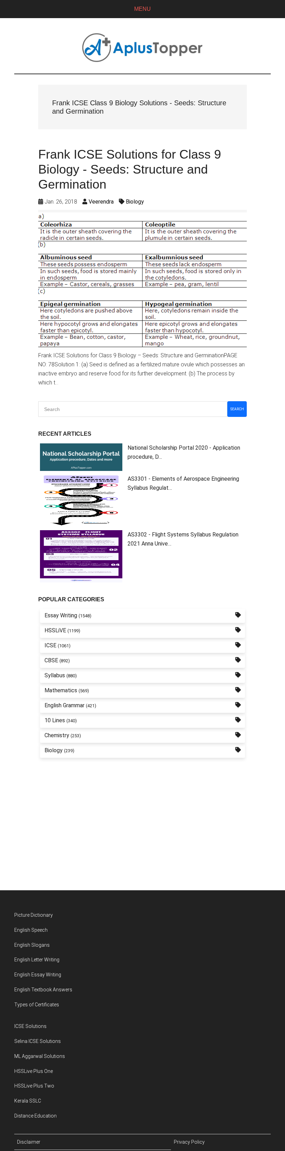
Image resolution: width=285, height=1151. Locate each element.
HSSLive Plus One (33, 1071)
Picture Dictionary (33, 915)
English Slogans (32, 945)
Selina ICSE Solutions (37, 1041)
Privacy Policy (189, 1142)
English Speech (31, 930)
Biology (135, 201)
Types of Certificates (36, 1004)
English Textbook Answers (43, 989)
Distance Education (35, 1116)
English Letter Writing (36, 959)
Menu (142, 9)
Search (237, 409)
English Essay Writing (37, 974)
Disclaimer (28, 1142)
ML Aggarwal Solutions (39, 1056)
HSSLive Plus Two (34, 1086)
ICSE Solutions (30, 1026)
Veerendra (101, 201)
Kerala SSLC (27, 1101)
